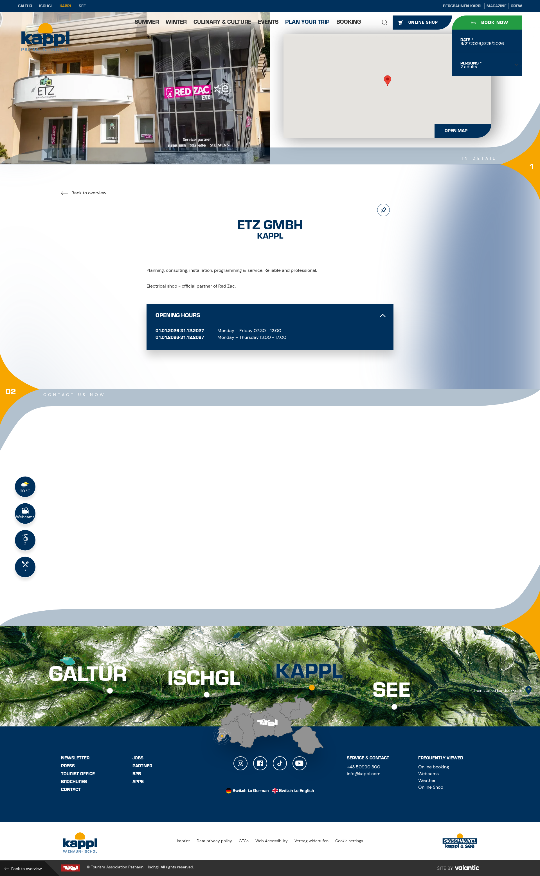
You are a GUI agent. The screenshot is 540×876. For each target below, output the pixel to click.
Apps (138, 782)
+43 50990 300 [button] (363, 767)
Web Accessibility (271, 840)
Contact (71, 789)
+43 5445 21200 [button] (172, 538)
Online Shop (430, 787)
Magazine (497, 6)
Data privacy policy (214, 840)
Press (68, 766)
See (82, 6)
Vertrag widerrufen (311, 840)
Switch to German (251, 790)
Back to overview (88, 193)
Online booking (433, 767)
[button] (384, 22)
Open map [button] (456, 131)
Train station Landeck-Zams (499, 690)
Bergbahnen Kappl (462, 6)
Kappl (66, 6)
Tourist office (78, 774)
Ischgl (46, 6)
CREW (516, 6)
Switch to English (296, 790)
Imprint (183, 840)
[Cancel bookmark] (383, 210)
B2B (136, 774)
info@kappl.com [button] (363, 774)
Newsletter (75, 758)
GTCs (244, 840)
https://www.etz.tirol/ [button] (177, 563)
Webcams (428, 774)
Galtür (25, 6)
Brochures (74, 782)
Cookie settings (349, 840)
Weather (427, 780)
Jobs (137, 758)
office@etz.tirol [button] (173, 550)
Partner (142, 766)
